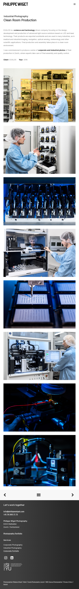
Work (25, 582)
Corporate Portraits (11, 551)
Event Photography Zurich (36, 582)
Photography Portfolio (12, 534)
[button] (74, 4)
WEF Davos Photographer (54, 582)
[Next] (61, 495)
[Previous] (17, 495)
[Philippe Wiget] (15, 4)
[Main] (39, 495)
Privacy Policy (67, 582)
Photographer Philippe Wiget (12, 582)
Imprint (5, 584)
